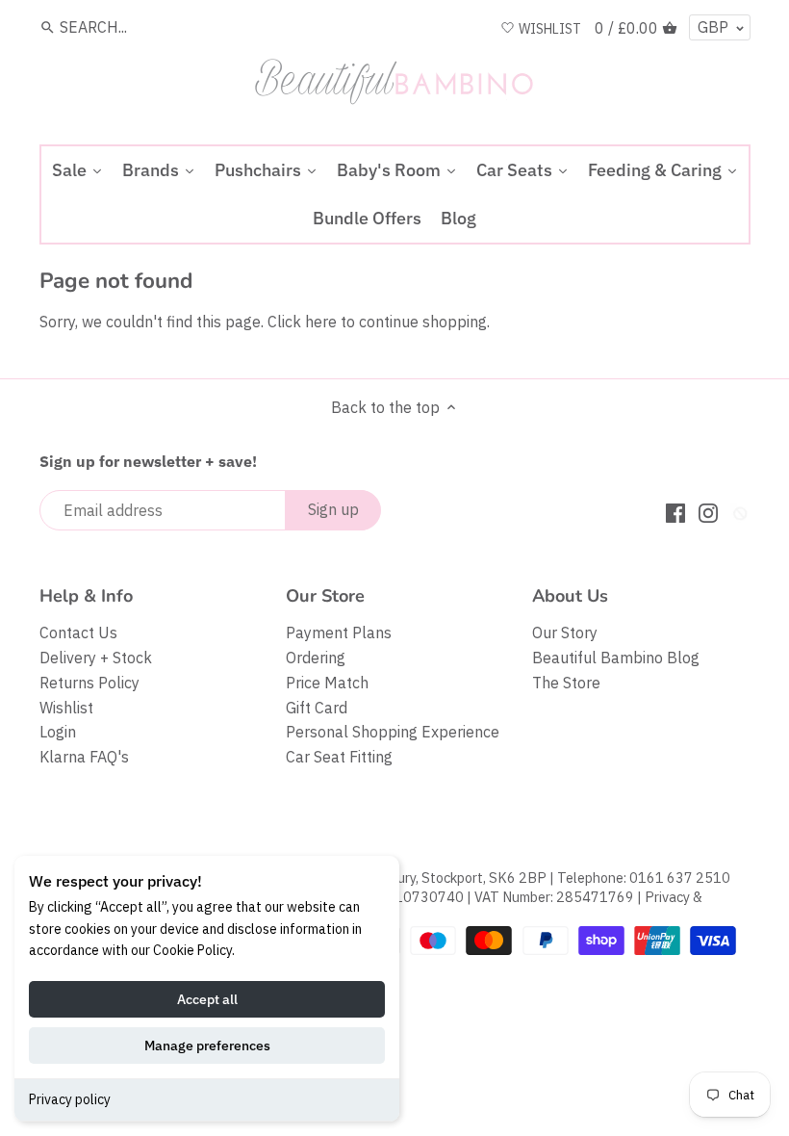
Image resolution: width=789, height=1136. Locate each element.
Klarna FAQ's (84, 756)
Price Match (327, 682)
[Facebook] (675, 512)
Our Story (565, 632)
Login (57, 731)
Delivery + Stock (95, 657)
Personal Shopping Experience (392, 731)
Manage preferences (207, 1045)
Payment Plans (339, 632)
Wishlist (66, 707)
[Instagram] (708, 512)
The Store (566, 682)
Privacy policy (70, 1099)
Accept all (207, 999)
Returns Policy (89, 682)
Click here (302, 321)
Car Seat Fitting (339, 756)
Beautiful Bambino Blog (616, 657)
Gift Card (316, 707)
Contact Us (78, 632)
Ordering (315, 657)
